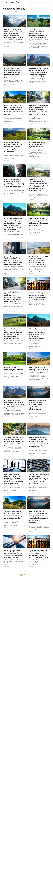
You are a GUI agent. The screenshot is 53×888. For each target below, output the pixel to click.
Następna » (29, 574)
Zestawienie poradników (35, 2)
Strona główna (46, 2)
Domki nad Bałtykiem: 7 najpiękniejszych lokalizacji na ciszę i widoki (13, 369)
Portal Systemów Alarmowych (14, 2)
